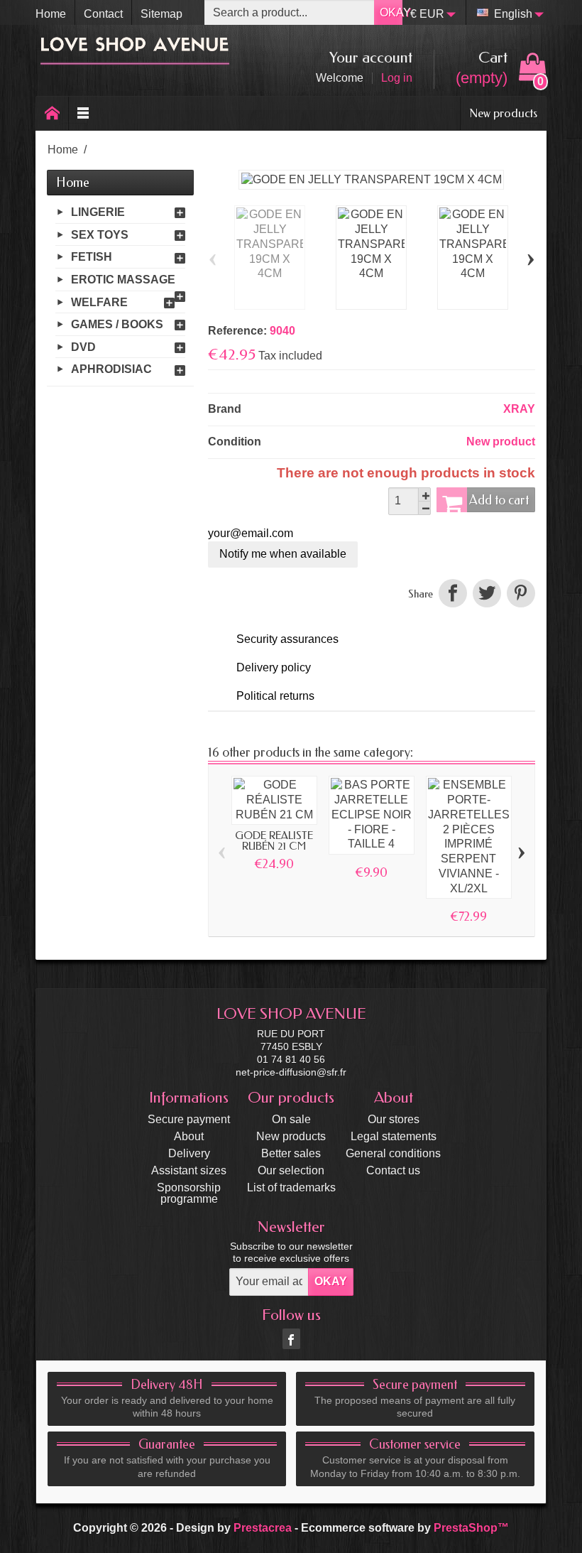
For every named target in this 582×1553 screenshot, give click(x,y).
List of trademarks (291, 1187)
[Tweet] (487, 594)
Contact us (393, 1170)
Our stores (393, 1119)
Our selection (291, 1170)
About (189, 1136)
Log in (396, 78)
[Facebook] (291, 1339)
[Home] (52, 113)
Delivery (189, 1153)
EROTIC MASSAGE (123, 280)
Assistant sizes (188, 1170)
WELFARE (99, 302)
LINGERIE (98, 212)
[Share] (453, 594)
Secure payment (189, 1119)
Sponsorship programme (189, 1193)
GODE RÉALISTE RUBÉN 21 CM (274, 841)
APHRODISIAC (111, 369)
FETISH (91, 257)
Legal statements (393, 1136)
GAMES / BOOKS (117, 324)
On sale (291, 1119)
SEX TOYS (99, 235)
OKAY (391, 12)
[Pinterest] (519, 594)
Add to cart (499, 500)
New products (503, 113)
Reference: (237, 331)
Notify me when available (282, 554)
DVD (83, 347)
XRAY (519, 409)
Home (72, 182)
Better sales (291, 1153)
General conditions (393, 1153)
